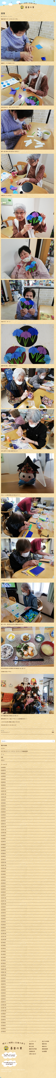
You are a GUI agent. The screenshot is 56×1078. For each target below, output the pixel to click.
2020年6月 (3, 987)
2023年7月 (3, 877)
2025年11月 (3, 794)
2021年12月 (3, 933)
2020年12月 (3, 969)
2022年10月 (3, 903)
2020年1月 (3, 1001)
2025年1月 (3, 823)
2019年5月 (3, 1025)
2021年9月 (3, 942)
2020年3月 (3, 995)
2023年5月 (3, 883)
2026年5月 (3, 776)
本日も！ (3, 760)
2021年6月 (3, 951)
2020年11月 (3, 972)
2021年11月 (3, 936)
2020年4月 (3, 993)
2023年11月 (3, 865)
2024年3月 (3, 853)
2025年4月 (3, 814)
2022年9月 (3, 906)
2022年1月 (3, 930)
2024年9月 (3, 835)
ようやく (3, 748)
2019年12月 (3, 1004)
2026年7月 (3, 770)
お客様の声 (32, 1051)
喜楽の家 (31, 1043)
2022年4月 (3, 921)
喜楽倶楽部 (45, 1049)
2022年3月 (3, 924)
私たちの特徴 (45, 1041)
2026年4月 (3, 779)
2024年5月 (3, 847)
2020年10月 (3, 975)
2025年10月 (3, 797)
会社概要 (44, 1051)
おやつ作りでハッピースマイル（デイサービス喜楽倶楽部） (15, 751)
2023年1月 (3, 895)
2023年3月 (3, 889)
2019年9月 (3, 1013)
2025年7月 (3, 806)
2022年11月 (3, 901)
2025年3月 (3, 817)
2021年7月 (3, 948)
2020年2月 (3, 999)
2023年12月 (3, 862)
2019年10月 (3, 1010)
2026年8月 (3, 767)
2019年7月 (3, 1019)
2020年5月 (3, 990)
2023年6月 (3, 880)
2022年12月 (3, 898)
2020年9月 (3, 978)
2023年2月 (3, 892)
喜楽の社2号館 (33, 1049)
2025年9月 (3, 800)
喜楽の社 (44, 1046)
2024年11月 (3, 829)
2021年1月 (3, 966)
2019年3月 (3, 1031)
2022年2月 (3, 927)
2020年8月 (3, 981)
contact (9, 1063)
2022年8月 (3, 909)
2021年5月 (3, 954)
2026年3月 (3, 782)
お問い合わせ (32, 1054)
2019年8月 (3, 1016)
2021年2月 (3, 963)
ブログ (10, 16)
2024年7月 (3, 841)
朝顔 (2, 757)
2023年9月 (3, 871)
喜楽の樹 (44, 1043)
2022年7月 (3, 912)
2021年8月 (3, 945)
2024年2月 (3, 856)
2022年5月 (3, 918)
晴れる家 (31, 1046)
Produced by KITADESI (6, 1071)
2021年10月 (3, 939)
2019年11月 (3, 1007)
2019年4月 (3, 1028)
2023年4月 (3, 886)
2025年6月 (3, 809)
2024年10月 (3, 832)
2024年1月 (3, 859)
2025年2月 (3, 820)
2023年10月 (3, 868)
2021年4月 (3, 957)
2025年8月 (3, 803)
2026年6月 (3, 773)
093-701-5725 (9, 1055)
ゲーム (2, 754)
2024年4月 (3, 850)
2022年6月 (3, 915)
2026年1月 (3, 788)
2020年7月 (3, 984)
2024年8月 (3, 838)
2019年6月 (3, 1022)
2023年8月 (3, 874)
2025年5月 (3, 811)
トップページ (32, 1041)
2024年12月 (3, 826)
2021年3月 (3, 960)
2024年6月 (3, 844)
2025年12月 (3, 791)
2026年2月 (3, 785)
